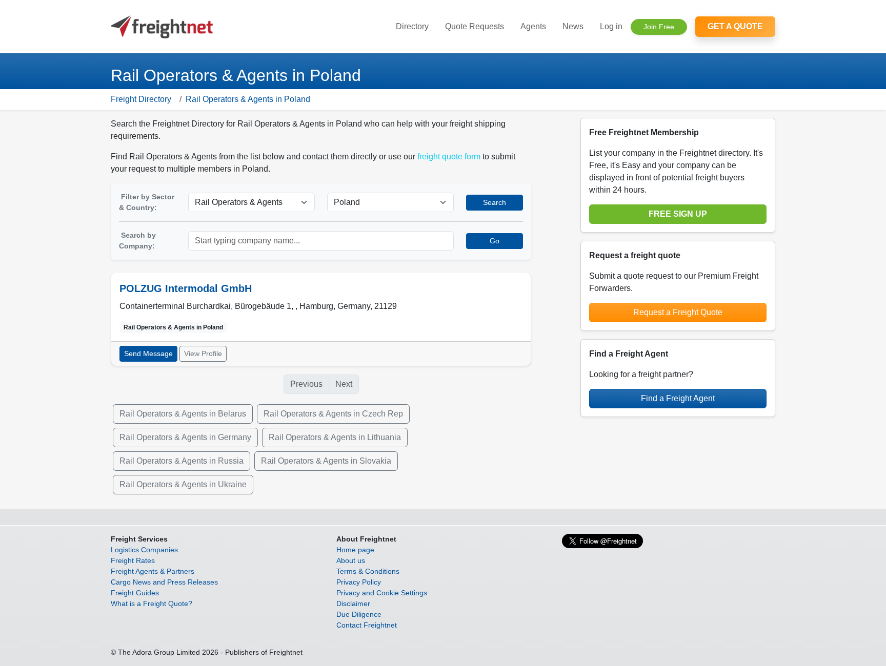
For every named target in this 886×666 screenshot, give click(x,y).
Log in (611, 26)
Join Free (658, 27)
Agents (533, 26)
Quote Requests (474, 26)
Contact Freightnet (366, 625)
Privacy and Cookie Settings (381, 593)
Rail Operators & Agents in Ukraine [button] (183, 484)
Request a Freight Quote (677, 312)
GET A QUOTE (735, 26)
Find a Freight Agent (678, 398)
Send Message (148, 353)
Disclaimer (353, 603)
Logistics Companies (144, 550)
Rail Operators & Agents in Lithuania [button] (335, 437)
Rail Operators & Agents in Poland (248, 99)
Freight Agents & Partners (152, 571)
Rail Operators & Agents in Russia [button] (181, 460)
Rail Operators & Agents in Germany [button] (185, 437)
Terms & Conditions (367, 571)
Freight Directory (141, 99)
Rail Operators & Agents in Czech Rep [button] (333, 413)
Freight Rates (133, 560)
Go (494, 241)
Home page (355, 550)
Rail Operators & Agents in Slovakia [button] (326, 460)
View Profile (203, 353)
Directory (412, 26)
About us (350, 560)
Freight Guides (135, 593)
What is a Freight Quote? (151, 603)
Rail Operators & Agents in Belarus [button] (182, 413)
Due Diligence (358, 614)
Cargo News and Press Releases (164, 582)
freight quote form (448, 156)
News (572, 26)
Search (494, 202)
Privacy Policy (358, 582)
